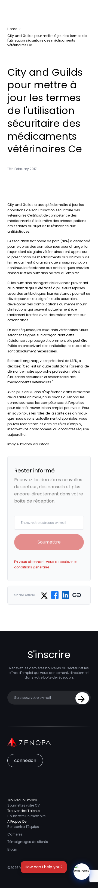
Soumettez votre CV (23, 805)
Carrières (14, 834)
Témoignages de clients (27, 841)
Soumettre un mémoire (26, 816)
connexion (25, 760)
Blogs (12, 849)
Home (12, 29)
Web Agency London (36, 867)
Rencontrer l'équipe (23, 826)
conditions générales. (32, 567)
